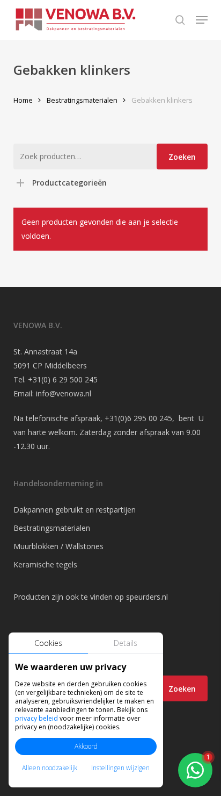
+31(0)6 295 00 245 (138, 418)
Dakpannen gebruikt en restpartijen (74, 509)
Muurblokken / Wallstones (58, 546)
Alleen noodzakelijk (49, 767)
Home (23, 100)
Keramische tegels (45, 564)
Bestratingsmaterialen (82, 100)
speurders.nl (147, 597)
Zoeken (182, 157)
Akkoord (86, 746)
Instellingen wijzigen (120, 767)
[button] (202, 20)
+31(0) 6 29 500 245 (63, 379)
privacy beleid (36, 718)
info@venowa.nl (63, 393)
